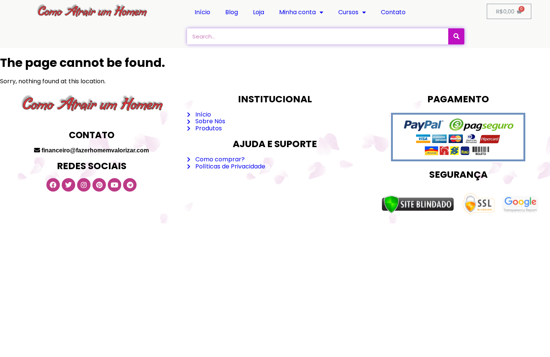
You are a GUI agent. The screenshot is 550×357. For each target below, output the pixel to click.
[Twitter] (68, 185)
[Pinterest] (99, 185)
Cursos (348, 12)
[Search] (456, 36)
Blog (231, 12)
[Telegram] (130, 185)
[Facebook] (53, 185)
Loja (258, 12)
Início (202, 12)
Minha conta (297, 12)
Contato (393, 12)
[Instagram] (84, 185)
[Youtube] (114, 185)
